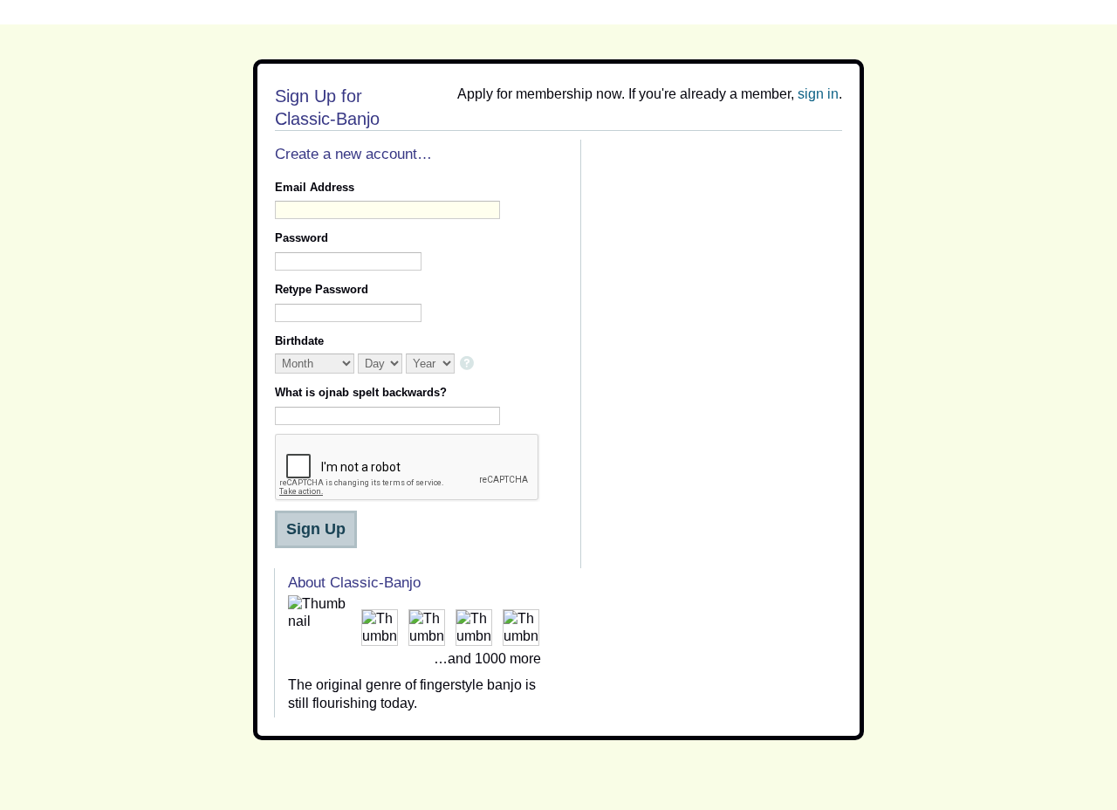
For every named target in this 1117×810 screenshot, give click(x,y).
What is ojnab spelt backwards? (361, 392)
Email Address (314, 187)
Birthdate (299, 340)
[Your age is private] (468, 364)
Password (301, 237)
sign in (818, 93)
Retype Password (321, 289)
